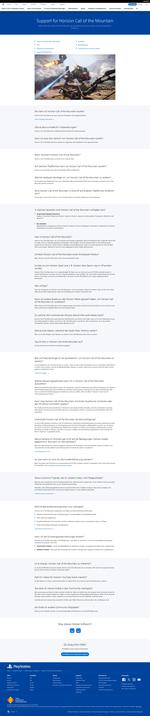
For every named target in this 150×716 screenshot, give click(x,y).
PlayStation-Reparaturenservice (84, 685)
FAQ (38, 45)
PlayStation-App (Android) (128, 686)
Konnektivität (128, 8)
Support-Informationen (44, 52)
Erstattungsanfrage (81, 689)
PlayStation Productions (13, 685)
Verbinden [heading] (125, 675)
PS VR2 (31, 682)
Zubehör (43, 4)
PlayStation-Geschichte (13, 689)
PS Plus (33, 4)
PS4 (31, 680)
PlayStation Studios (12, 682)
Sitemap (112, 711)
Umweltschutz (56, 678)
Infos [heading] (8, 675)
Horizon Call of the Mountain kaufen (48, 41)
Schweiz (13, 711)
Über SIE (9, 678)
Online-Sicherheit (115, 8)
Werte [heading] (55, 675)
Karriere (9, 680)
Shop (8, 4)
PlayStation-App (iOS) (126, 684)
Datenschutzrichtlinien (85, 711)
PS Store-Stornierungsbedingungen (108, 680)
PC (137, 8)
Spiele (24, 4)
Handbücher (79, 692)
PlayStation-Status (18, 8)
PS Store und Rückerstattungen (54, 8)
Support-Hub (79, 678)
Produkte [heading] (33, 675)
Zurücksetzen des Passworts (83, 687)
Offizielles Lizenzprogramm (106, 689)
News (52, 4)
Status (77, 682)
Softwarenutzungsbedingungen (135, 711)
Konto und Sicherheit (34, 8)
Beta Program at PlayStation (128, 688)
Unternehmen (10, 687)
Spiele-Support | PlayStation (32, 670)
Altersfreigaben (103, 682)
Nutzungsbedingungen (104, 678)
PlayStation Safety (80, 680)
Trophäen (81, 41)
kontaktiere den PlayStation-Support (60, 465)
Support (61, 4)
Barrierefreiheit (83, 45)
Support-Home (6, 8)
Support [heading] (78, 675)
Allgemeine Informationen (45, 48)
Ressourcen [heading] (102, 675)
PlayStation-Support (17, 670)
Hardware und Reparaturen (97, 8)
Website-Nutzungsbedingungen (100, 711)
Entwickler (101, 687)
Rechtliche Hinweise (73, 711)
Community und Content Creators (89, 48)
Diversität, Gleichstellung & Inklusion (62, 685)
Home (8, 670)
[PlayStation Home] (3, 4)
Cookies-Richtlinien (120, 711)
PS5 (16, 4)
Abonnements (73, 8)
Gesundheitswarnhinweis (105, 685)
